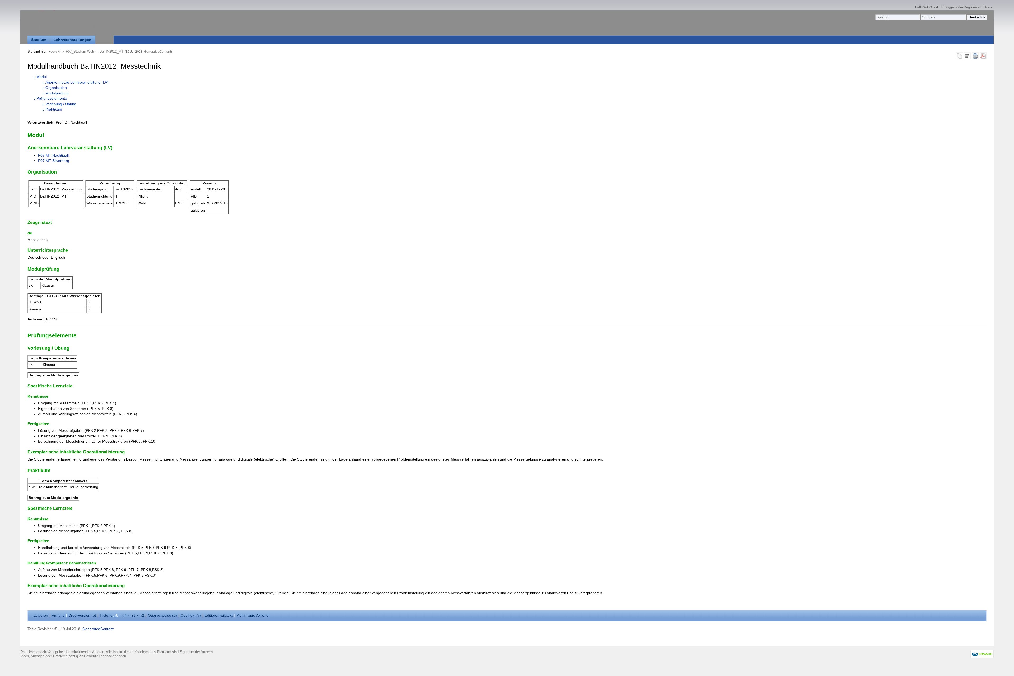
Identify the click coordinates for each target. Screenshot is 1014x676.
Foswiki (54, 52)
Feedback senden (112, 656)
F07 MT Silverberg (53, 161)
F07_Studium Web (80, 52)
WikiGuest (930, 7)
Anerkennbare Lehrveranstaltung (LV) (77, 82)
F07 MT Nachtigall (53, 155)
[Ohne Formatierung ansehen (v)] (967, 57)
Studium (38, 40)
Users (988, 7)
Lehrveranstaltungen (72, 40)
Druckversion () (82, 615)
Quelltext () (191, 615)
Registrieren (973, 7)
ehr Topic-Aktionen (253, 615)
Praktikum (53, 109)
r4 (125, 615)
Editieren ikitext (219, 615)
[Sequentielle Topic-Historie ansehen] (959, 57)
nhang (58, 615)
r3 (133, 615)
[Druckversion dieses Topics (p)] (975, 57)
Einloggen (948, 7)
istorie (106, 615)
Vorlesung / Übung (60, 104)
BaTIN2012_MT (112, 52)
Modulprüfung (57, 93)
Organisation (56, 88)
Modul (41, 77)
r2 (142, 615)
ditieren (40, 615)
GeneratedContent (157, 52)
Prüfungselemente (51, 98)
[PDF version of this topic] (983, 57)
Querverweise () (162, 615)
